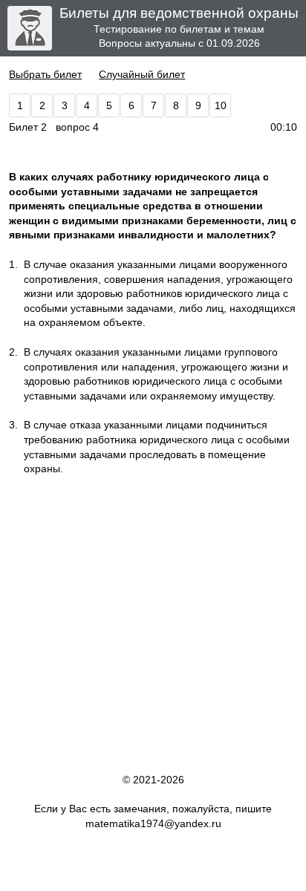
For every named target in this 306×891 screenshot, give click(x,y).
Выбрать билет (45, 74)
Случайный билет (142, 74)
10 (221, 105)
